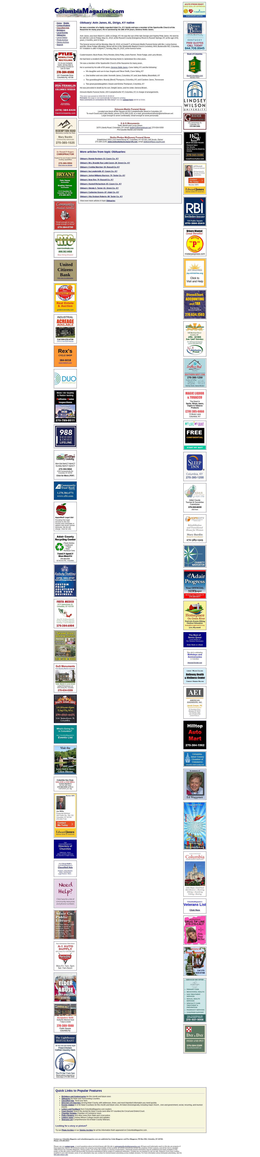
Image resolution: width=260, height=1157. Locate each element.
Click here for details (65, 165)
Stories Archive (63, 42)
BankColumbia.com (195, 76)
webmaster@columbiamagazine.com (127, 1146)
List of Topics (62, 37)
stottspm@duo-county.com (154, 142)
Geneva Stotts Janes (119, 67)
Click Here (195, 910)
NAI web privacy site (61, 1154)
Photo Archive (62, 40)
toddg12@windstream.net (140, 128)
